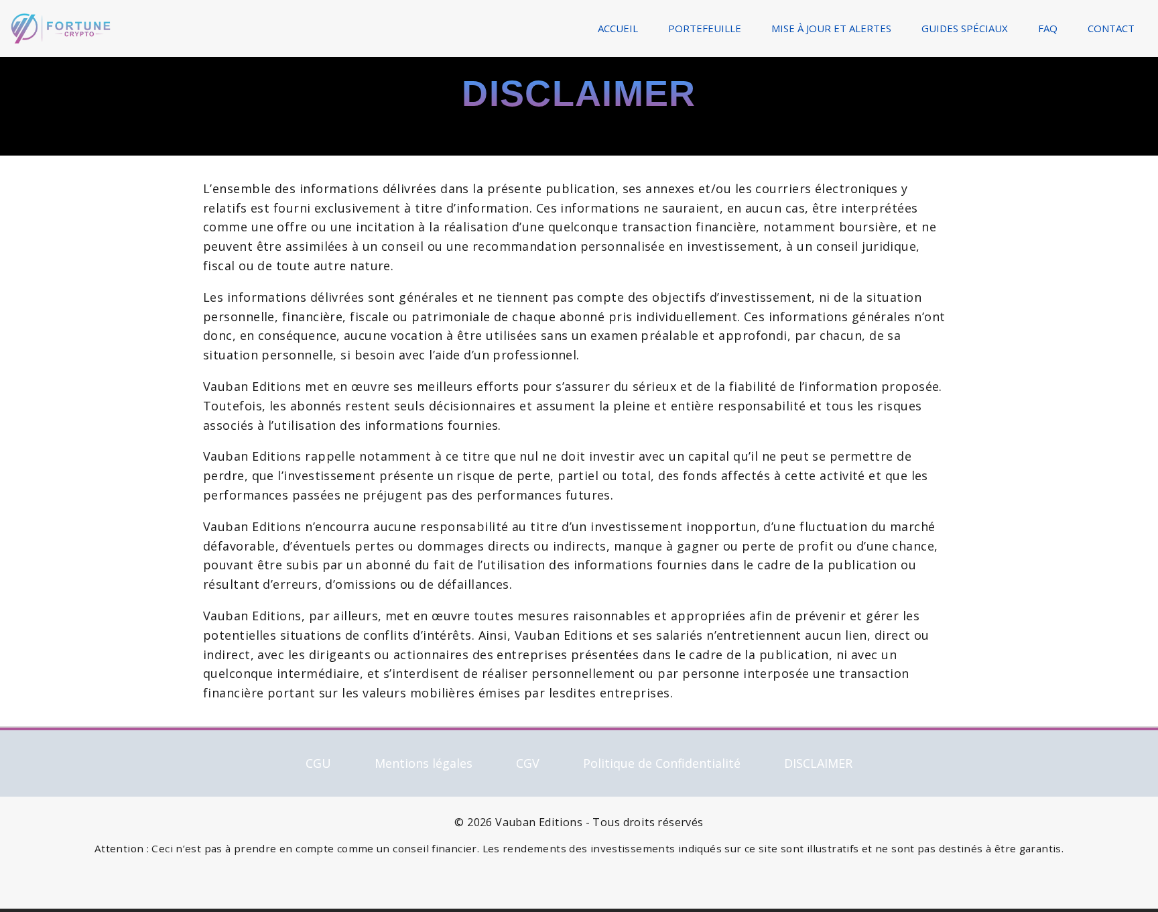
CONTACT (1111, 28)
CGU (318, 763)
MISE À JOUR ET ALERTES (831, 28)
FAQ (1047, 28)
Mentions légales (423, 763)
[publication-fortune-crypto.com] (60, 27)
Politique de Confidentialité (662, 763)
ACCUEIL (618, 28)
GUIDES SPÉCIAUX (964, 28)
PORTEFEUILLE (704, 28)
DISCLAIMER (818, 763)
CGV (527, 763)
